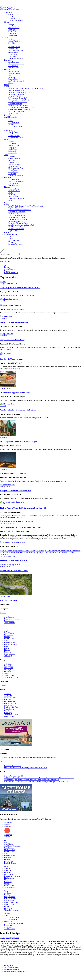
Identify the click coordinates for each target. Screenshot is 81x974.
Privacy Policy (9, 966)
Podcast (6, 85)
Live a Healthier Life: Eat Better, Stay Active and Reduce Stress (25, 768)
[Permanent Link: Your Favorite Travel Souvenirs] (5, 353)
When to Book (9, 716)
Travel (6, 37)
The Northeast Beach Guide (17, 102)
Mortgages (12, 30)
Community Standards (15, 923)
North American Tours (15, 50)
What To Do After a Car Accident (19, 92)
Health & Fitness (14, 73)
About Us (7, 915)
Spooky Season (9, 654)
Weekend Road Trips (15, 104)
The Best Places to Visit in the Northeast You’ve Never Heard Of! (23, 508)
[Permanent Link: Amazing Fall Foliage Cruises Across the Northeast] (7, 404)
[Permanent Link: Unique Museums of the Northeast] (6, 334)
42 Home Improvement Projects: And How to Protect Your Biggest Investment (30, 757)
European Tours (13, 45)
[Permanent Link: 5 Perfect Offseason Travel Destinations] (6, 316)
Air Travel (11, 39)
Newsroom (8, 925)
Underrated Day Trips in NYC (18, 100)
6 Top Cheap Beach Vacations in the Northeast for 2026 (20, 288)
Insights (6, 648)
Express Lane (8, 635)
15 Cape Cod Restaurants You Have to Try (15, 491)
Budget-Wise (12, 35)
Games (10, 83)
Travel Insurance (14, 68)
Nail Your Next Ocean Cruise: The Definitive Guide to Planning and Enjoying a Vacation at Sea (36, 782)
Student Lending (14, 28)
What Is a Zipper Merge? (9, 600)
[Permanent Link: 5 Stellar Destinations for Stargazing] (8, 467)
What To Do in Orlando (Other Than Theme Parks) (25, 88)
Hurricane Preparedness (16, 111)
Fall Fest (3, 406)
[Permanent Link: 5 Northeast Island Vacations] (9, 299)
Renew (10, 121)
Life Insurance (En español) (17, 98)
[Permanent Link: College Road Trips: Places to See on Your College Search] (16, 521)
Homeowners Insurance (16, 64)
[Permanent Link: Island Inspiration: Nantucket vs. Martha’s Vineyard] (8, 436)
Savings (11, 24)
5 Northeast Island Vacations (10, 305)
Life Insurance (13, 66)
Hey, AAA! (8, 115)
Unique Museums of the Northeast (12, 340)
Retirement (12, 33)
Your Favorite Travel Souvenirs (11, 359)
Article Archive (13, 917)
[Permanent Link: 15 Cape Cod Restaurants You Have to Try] (7, 485)
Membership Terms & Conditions (15, 971)
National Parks (13, 49)
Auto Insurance (13, 62)
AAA (6, 631)
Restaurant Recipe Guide (12, 766)
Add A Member (13, 123)
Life (5, 840)
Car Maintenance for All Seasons (19, 109)
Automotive (8, 12)
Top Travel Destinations (16, 90)
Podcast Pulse (13, 79)
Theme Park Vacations (15, 58)
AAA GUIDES (9, 929)
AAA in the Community (16, 81)
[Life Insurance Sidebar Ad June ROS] (13, 542)
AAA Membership (10, 117)
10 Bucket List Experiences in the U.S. (13, 560)
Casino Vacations (14, 41)
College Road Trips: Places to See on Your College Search (20, 527)
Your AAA (8, 914)
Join (9, 119)
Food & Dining (13, 71)
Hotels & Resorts (14, 47)
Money (6, 22)
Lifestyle (7, 69)
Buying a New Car (14, 113)
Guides (6, 87)
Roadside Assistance (15, 126)
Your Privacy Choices (11, 967)
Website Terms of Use (11, 969)
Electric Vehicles (14, 18)
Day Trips (11, 43)
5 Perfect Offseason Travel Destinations (14, 322)
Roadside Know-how (15, 20)
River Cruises (13, 54)
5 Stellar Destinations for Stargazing (13, 473)
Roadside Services (10, 863)
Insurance (7, 60)
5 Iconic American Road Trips (14, 776)
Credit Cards (12, 31)
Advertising (8, 927)
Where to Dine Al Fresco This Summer (14, 571)
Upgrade (11, 124)
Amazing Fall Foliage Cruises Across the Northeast (18, 410)
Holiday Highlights (10, 644)
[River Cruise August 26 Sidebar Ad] (16, 745)
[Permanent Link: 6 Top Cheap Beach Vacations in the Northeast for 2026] (3, 282)
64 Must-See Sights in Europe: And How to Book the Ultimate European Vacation (31, 780)
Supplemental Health (11, 677)
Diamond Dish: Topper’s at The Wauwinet (15, 393)
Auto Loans (12, 26)
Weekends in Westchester (16, 94)
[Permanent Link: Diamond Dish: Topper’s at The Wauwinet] (8, 386)
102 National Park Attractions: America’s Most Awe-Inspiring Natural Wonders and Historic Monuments (39, 778)
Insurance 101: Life (14, 96)
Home (10, 75)
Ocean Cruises (13, 52)
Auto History (12, 16)
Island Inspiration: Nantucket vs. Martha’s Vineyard (19, 442)
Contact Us (8, 921)
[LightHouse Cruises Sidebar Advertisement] (16, 810)
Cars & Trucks (13, 14)
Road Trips (12, 56)
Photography (8, 652)
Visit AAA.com (5, 261)
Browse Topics (13, 919)
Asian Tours (8, 696)
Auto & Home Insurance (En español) (21, 107)
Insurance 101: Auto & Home (18, 105)
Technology (12, 77)
